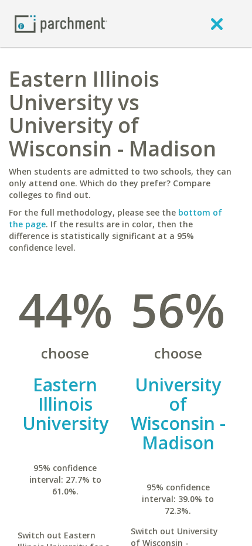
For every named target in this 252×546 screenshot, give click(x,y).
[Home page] (61, 23)
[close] (217, 23)
